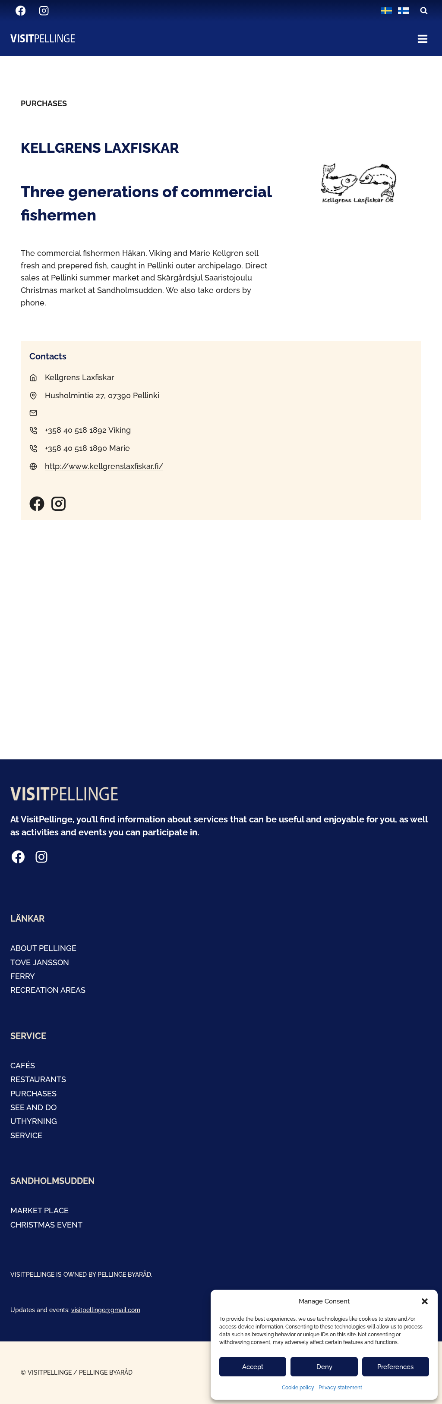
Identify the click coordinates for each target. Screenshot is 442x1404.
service (26, 1135)
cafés (22, 1065)
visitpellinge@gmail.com (105, 1309)
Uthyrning (33, 1121)
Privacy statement (340, 1388)
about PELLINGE (43, 948)
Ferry (22, 976)
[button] (424, 1301)
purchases (33, 1093)
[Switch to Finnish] (403, 11)
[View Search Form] (424, 11)
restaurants (38, 1079)
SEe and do (33, 1107)
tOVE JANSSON (39, 962)
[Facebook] (20, 11)
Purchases (44, 103)
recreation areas (47, 990)
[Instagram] (44, 11)
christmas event (46, 1224)
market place (39, 1210)
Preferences (395, 1367)
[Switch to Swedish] (386, 11)
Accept (252, 1367)
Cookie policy (298, 1388)
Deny (324, 1367)
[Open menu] (422, 39)
